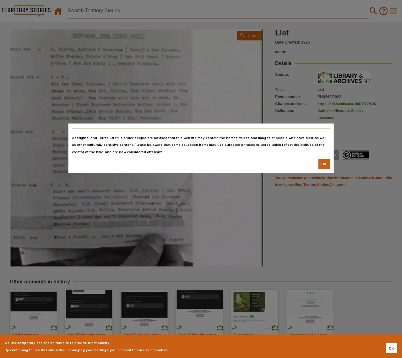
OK (324, 164)
